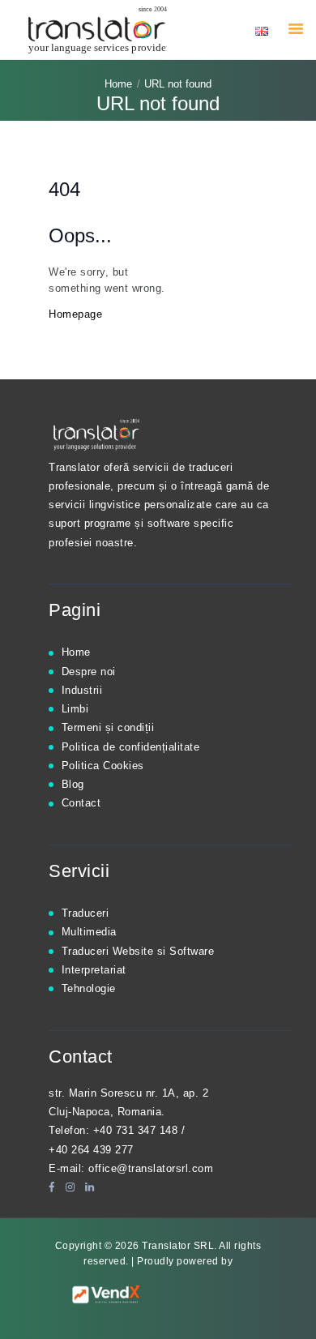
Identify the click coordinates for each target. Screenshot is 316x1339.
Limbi (75, 709)
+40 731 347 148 (135, 1130)
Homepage (75, 314)
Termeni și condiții (108, 727)
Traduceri (85, 913)
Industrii (82, 690)
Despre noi (89, 671)
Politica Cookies (103, 765)
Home (118, 84)
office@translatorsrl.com (150, 1168)
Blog (73, 784)
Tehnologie (89, 988)
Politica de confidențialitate (131, 747)
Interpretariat (94, 970)
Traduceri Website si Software (138, 951)
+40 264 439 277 (91, 1150)
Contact (81, 803)
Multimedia (89, 932)
